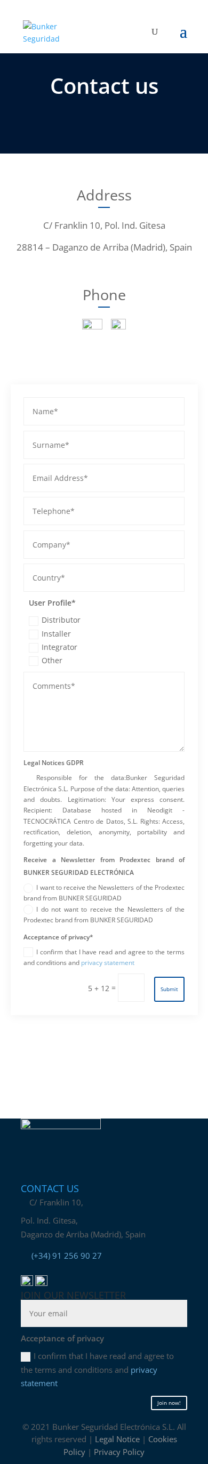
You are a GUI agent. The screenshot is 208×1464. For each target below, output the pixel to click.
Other (52, 660)
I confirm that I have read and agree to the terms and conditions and (104, 957)
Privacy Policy (119, 1451)
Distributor (61, 620)
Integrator (59, 647)
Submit (169, 989)
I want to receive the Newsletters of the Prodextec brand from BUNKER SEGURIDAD (104, 893)
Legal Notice (117, 1439)
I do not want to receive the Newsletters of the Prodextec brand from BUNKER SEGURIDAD (104, 914)
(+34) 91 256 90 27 (66, 1255)
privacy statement (107, 962)
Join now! (169, 1402)
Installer (56, 634)
